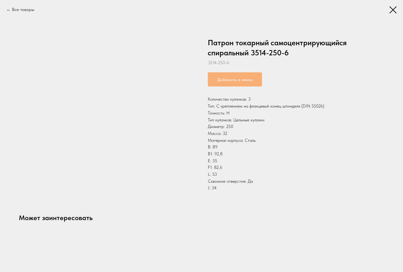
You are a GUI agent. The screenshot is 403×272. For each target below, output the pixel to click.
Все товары (23, 9)
